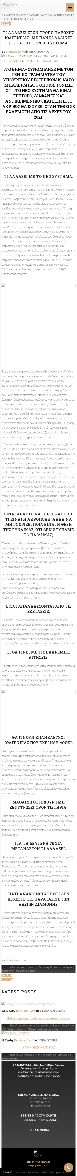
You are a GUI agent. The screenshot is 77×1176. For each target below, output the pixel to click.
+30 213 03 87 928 (40, 1098)
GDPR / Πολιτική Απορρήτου (54, 1172)
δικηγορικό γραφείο (36, 1025)
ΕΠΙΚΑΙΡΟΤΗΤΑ (39, 51)
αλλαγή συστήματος (23, 967)
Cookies (7, 1172)
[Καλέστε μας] (68, 1167)
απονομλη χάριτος (22, 1054)
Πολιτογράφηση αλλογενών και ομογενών (38, 1018)
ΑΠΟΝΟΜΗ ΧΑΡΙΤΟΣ (38, 1047)
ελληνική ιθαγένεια (49, 967)
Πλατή (32, 1029)
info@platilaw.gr (40, 1105)
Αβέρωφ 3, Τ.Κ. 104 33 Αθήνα (40, 1119)
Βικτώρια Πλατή (16, 51)
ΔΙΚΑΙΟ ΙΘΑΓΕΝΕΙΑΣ (52, 1010)
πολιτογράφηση (26, 970)
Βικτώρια (16, 1025)
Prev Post (6, 975)
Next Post (7, 979)
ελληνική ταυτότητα (13, 1029)
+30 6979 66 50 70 (40, 1102)
